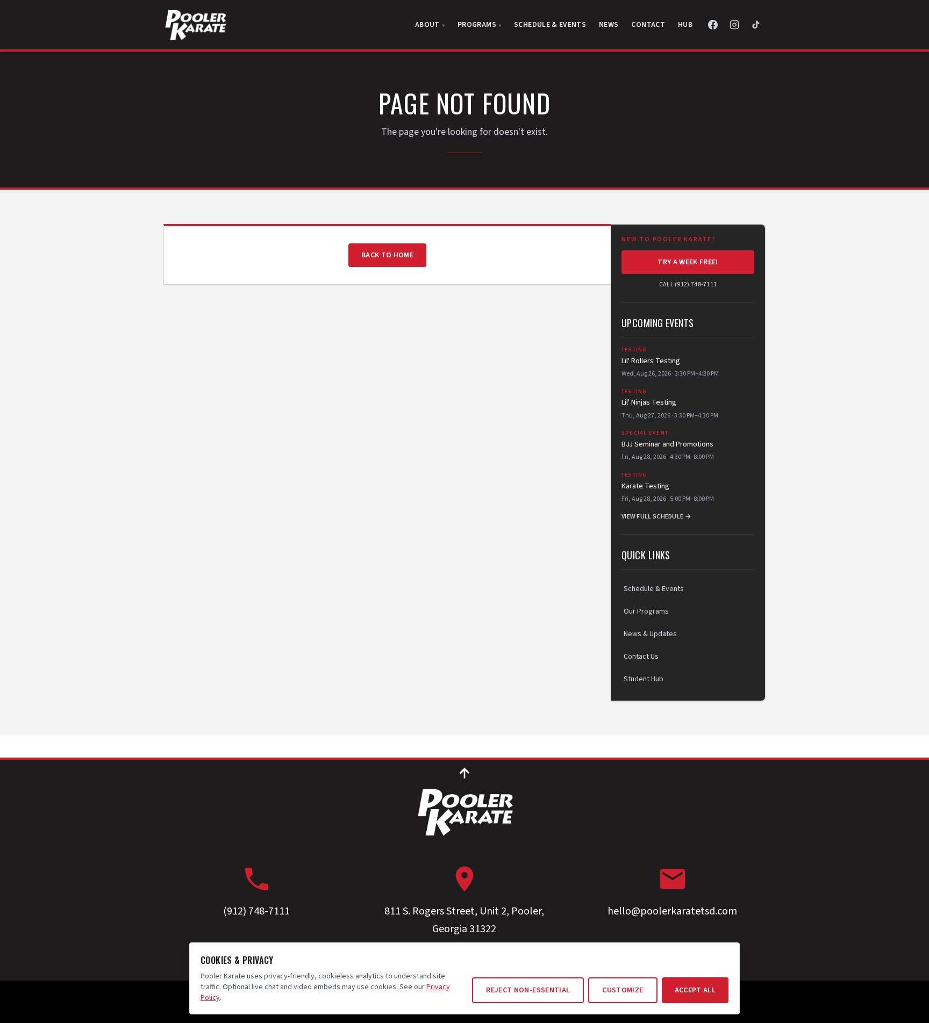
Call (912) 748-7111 (688, 284)
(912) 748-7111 (256, 911)
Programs (478, 24)
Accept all (695, 990)
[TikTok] (756, 24)
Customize (622, 990)
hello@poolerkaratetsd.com (672, 911)
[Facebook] (713, 24)
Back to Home (387, 255)
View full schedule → (656, 517)
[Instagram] (734, 24)
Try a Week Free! (688, 262)
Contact (647, 24)
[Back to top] (464, 772)
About (428, 24)
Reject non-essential (528, 990)
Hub (685, 24)
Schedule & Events (550, 24)
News (608, 24)
